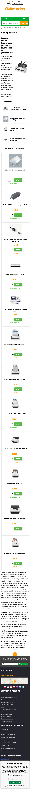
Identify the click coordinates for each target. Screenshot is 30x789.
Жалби (2, 707)
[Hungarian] (11, 687)
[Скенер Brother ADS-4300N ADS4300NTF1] (15, 439)
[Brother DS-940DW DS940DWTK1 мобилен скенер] (15, 300)
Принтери (14, 27)
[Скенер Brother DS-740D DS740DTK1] (15, 265)
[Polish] (14, 687)
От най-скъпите (9, 148)
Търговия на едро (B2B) (7, 702)
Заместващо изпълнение (7, 719)
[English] (8, 687)
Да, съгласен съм (15, 782)
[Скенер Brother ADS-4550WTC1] (15, 474)
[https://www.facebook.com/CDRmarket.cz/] (5, 759)
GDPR (2, 712)
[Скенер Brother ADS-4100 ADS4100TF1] (15, 404)
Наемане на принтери (6, 716)
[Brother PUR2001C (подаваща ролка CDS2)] (15, 195)
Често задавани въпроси (7, 704)
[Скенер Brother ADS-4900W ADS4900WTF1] (15, 544)
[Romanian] (17, 687)
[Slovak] (20, 687)
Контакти (3, 695)
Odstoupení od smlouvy (6, 721)
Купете (18, 180)
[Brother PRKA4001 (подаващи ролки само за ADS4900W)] (15, 230)
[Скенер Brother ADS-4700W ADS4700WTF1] (15, 509)
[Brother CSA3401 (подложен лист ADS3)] (15, 161)
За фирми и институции (6, 714)
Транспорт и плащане (6, 700)
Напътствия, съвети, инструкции (9, 697)
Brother (24, 27)
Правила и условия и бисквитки (8, 709)
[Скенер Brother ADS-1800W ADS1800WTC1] (15, 370)
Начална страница (5, 27)
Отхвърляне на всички (15, 779)
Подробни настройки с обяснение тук (15, 785)
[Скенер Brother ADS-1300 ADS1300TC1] (15, 335)
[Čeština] (5, 687)
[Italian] (23, 687)
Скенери (20, 27)
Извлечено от (25, 24)
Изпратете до (23, 664)
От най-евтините (20, 148)
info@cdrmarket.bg (17, 4)
